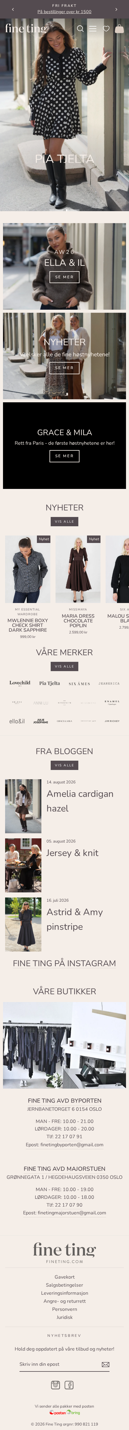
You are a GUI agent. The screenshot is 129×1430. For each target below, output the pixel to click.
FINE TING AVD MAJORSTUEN (64, 1169)
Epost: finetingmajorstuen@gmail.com (64, 1213)
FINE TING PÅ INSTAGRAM (64, 964)
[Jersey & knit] (23, 865)
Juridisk (65, 1317)
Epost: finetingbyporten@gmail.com (65, 1144)
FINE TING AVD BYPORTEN (64, 1101)
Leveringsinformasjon (64, 1293)
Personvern (64, 1309)
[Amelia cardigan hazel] (23, 806)
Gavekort (65, 1277)
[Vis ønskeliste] (106, 28)
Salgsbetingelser (64, 1285)
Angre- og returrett (65, 1301)
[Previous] (13, 9)
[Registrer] (106, 1364)
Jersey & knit (72, 853)
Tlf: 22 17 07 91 (64, 1136)
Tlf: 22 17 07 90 (64, 1205)
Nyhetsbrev (64, 1335)
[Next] (116, 9)
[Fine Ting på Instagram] (55, 1386)
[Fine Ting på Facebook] (69, 1386)
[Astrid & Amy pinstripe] (23, 924)
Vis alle (64, 521)
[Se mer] (64, 266)
